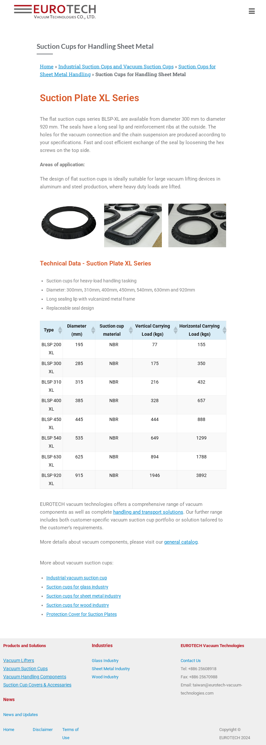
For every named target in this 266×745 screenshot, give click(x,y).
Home (47, 66)
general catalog (181, 542)
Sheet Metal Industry (111, 668)
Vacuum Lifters (18, 660)
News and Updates (20, 714)
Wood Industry (105, 676)
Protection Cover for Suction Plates (81, 614)
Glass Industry (105, 660)
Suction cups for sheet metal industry (83, 596)
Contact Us (191, 660)
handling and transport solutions (148, 512)
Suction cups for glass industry (77, 586)
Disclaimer (43, 729)
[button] (60, 330)
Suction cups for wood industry (77, 605)
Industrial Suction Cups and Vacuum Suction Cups (116, 66)
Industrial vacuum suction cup (76, 577)
